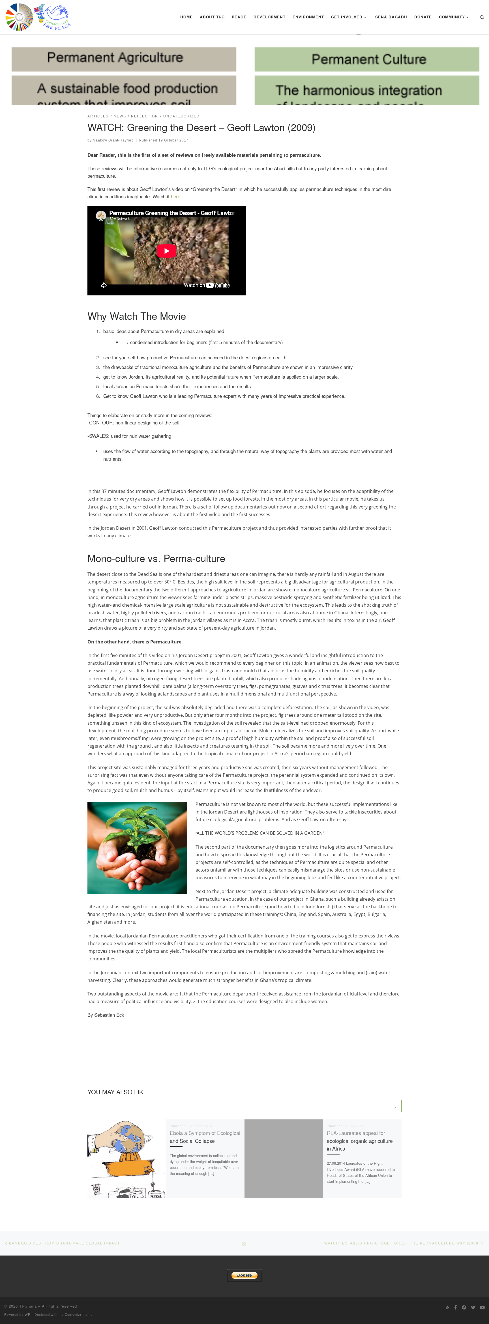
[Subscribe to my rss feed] (447, 1307)
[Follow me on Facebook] (464, 1307)
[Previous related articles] (383, 1106)
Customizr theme (79, 1314)
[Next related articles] (396, 1106)
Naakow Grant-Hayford (113, 140)
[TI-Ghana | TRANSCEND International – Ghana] (38, 15)
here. (176, 196)
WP (27, 1314)
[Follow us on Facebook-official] (455, 1307)
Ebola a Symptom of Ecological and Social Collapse (205, 1136)
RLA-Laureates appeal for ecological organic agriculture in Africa (360, 1140)
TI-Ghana (28, 1306)
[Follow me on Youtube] (482, 1307)
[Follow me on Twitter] (473, 1307)
